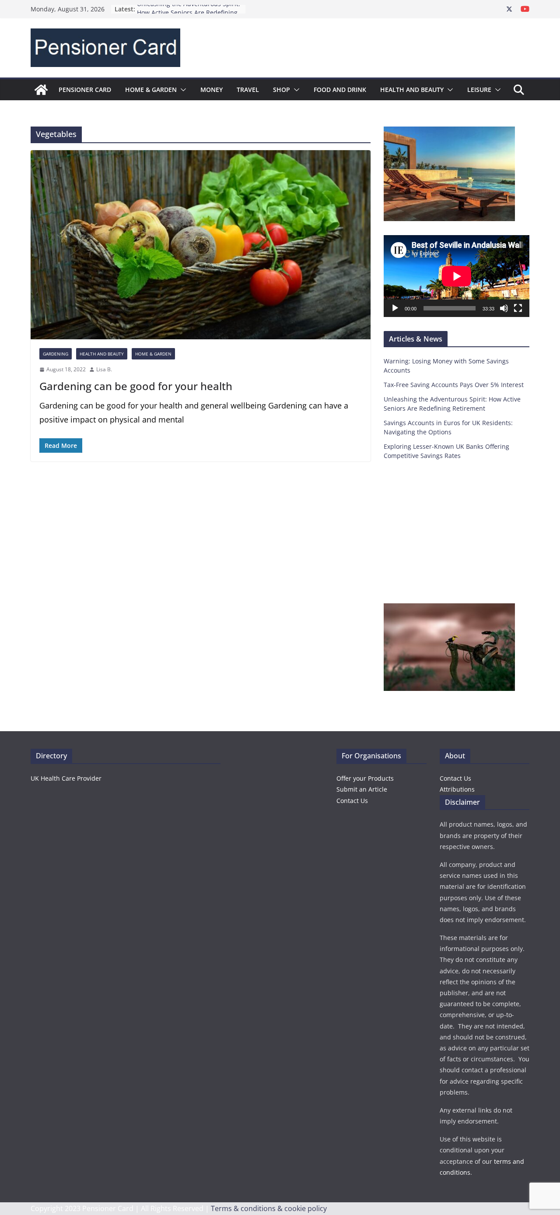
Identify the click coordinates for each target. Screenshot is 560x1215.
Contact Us (352, 800)
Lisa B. (104, 369)
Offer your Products (365, 778)
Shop (281, 89)
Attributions (457, 789)
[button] (181, 90)
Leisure (479, 89)
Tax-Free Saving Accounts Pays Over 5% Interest (454, 384)
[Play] (395, 308)
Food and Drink (340, 89)
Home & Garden (151, 89)
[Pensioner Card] (41, 89)
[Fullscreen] (518, 308)
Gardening (55, 354)
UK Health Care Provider (66, 778)
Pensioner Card (85, 89)
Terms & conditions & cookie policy (269, 1208)
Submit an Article (361, 789)
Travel (248, 89)
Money (211, 89)
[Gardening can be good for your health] (201, 244)
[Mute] (504, 308)
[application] (456, 276)
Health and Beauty (412, 89)
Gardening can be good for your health (135, 386)
